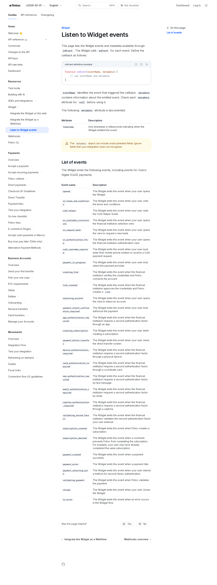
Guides (12, 14)
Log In (197, 5)
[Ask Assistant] (147, 64)
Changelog (47, 14)
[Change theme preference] (206, 5)
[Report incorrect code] (136, 64)
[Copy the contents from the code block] (141, 64)
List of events (174, 32)
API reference (29, 14)
